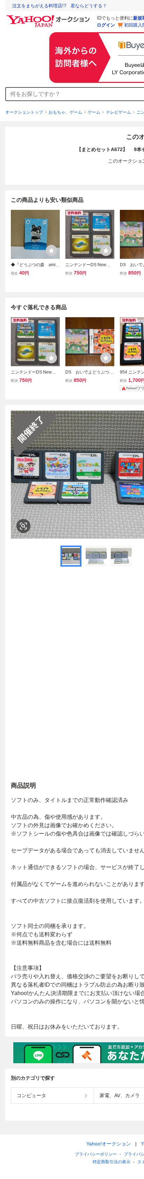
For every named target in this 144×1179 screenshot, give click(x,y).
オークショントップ (24, 112)
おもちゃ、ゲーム (65, 112)
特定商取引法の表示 (111, 1161)
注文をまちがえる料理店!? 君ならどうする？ (59, 5)
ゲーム (94, 112)
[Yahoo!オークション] (49, 17)
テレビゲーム (118, 112)
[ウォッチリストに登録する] (51, 250)
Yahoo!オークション (108, 1143)
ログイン (106, 25)
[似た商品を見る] (23, 526)
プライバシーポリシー (96, 1154)
